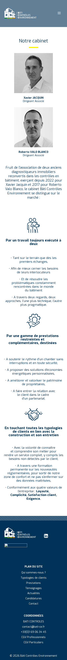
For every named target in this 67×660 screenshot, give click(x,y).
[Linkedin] (46, 535)
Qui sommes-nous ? (33, 572)
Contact (33, 603)
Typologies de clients (34, 578)
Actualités (33, 593)
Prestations (33, 583)
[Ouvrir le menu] (59, 13)
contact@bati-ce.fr (33, 627)
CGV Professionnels (33, 637)
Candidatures (33, 598)
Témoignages (33, 588)
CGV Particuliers (33, 642)
